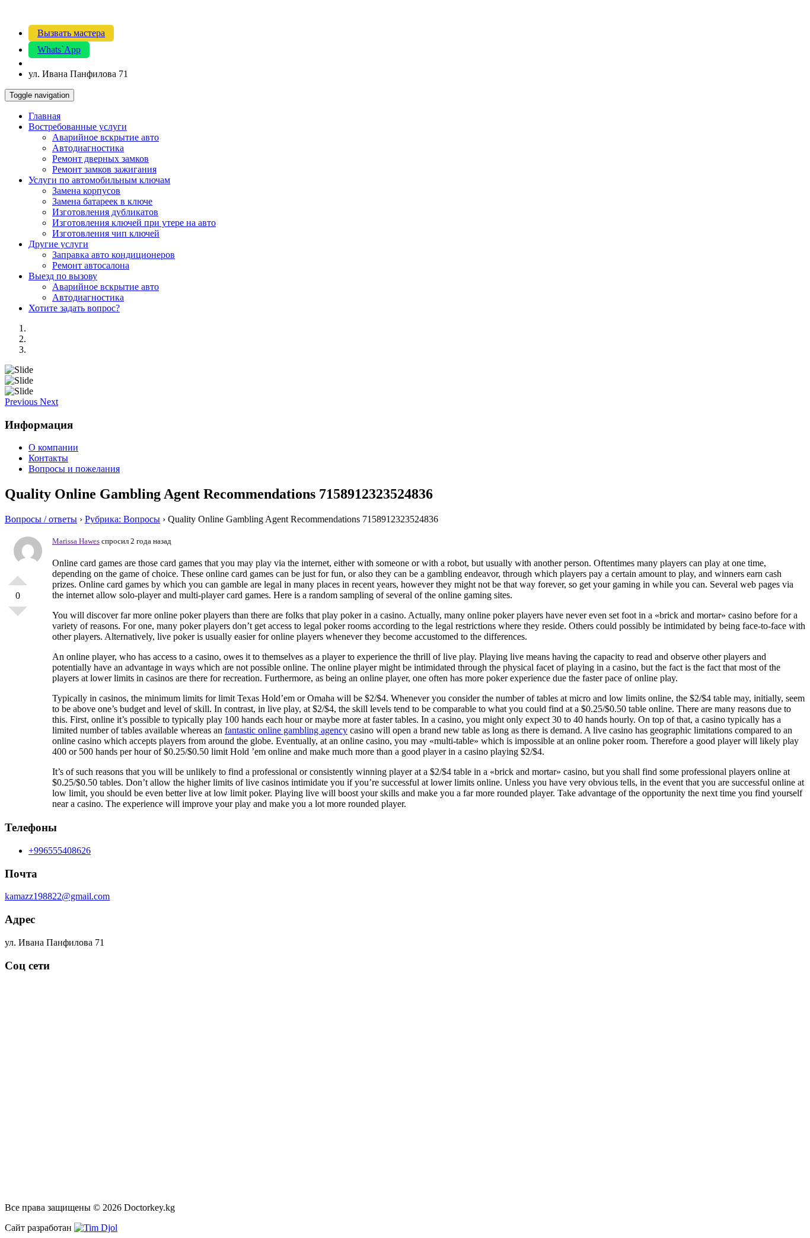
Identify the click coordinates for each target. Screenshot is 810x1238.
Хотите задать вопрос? (74, 308)
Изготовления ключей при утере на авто (134, 223)
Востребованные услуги (77, 127)
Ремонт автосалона (90, 265)
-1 (17, 616)
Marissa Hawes (76, 541)
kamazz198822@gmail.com (57, 896)
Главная (44, 116)
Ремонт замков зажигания (104, 169)
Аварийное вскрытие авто (105, 137)
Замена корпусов (86, 191)
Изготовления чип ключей (106, 233)
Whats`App (59, 49)
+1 (17, 575)
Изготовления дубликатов (105, 212)
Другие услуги (58, 244)
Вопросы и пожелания (74, 469)
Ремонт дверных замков (100, 159)
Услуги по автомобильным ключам (99, 180)
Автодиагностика (88, 148)
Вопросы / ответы (41, 519)
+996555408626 (59, 850)
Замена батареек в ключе (102, 201)
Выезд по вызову (62, 276)
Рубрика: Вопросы (122, 519)
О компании (53, 447)
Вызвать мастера (71, 33)
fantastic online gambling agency (286, 730)
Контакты (48, 458)
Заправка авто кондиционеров (113, 255)
